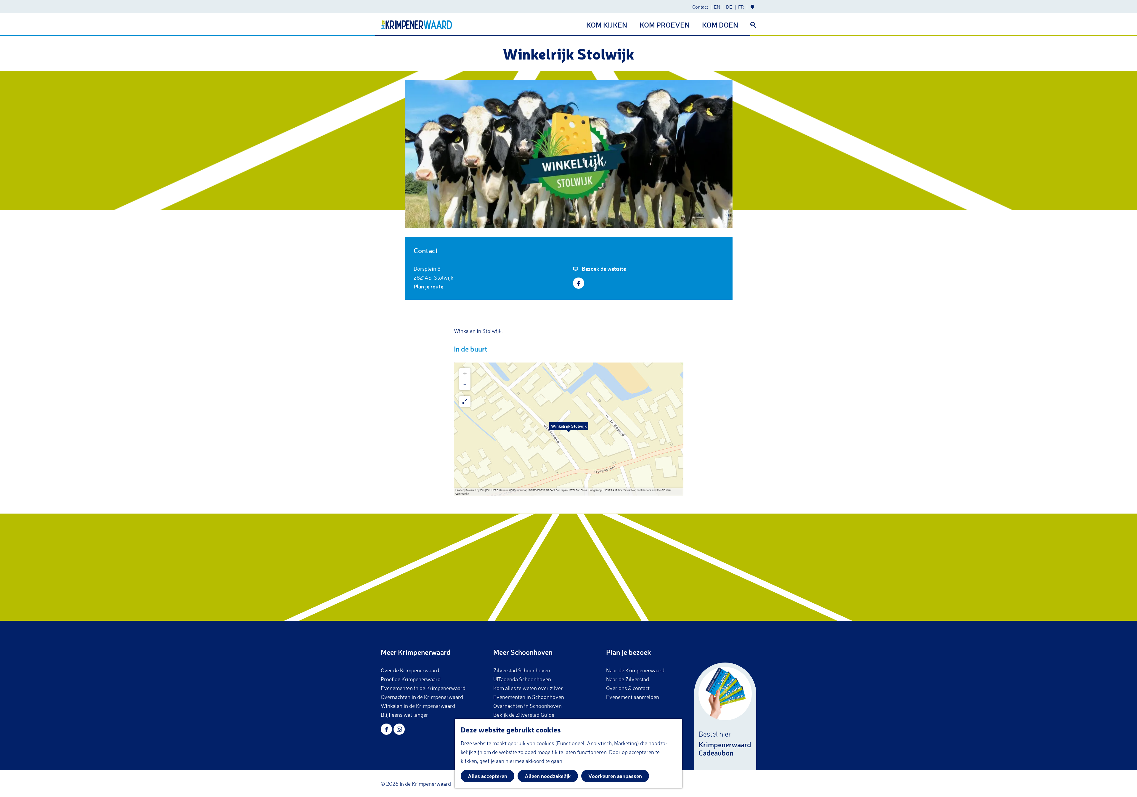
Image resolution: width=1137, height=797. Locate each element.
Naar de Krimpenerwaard (635, 670)
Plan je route (428, 286)
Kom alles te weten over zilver (528, 688)
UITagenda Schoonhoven (522, 679)
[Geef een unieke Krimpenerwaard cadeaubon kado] (725, 716)
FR (741, 7)
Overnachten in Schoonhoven (527, 706)
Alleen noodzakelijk (548, 776)
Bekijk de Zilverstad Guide (523, 714)
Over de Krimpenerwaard (410, 670)
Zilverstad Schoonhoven (521, 670)
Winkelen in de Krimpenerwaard (418, 706)
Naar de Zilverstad (627, 679)
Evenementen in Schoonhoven (528, 697)
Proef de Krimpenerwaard (411, 679)
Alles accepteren (487, 776)
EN (717, 7)
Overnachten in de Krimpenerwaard (422, 697)
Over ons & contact (628, 688)
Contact (700, 7)
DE (729, 7)
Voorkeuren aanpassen (615, 776)
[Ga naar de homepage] (416, 24)
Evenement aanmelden (632, 697)
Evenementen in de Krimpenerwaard (423, 688)
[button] (568, 429)
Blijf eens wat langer (404, 714)
